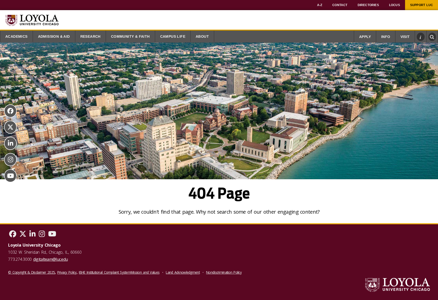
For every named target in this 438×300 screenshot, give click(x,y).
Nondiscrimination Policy (224, 272)
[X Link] (10, 127)
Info (385, 37)
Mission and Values (145, 272)
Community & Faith (130, 36)
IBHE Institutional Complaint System (105, 272)
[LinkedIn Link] (10, 143)
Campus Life (172, 36)
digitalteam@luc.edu (50, 259)
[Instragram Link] (10, 159)
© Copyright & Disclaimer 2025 (31, 272)
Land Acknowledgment (182, 272)
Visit (405, 37)
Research (90, 36)
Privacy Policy (67, 272)
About (202, 36)
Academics (16, 36)
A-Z (319, 5)
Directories (368, 5)
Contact (339, 5)
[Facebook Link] (10, 110)
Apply (365, 37)
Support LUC (421, 5)
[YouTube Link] (10, 175)
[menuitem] (319, 5)
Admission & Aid (54, 36)
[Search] (432, 37)
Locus (394, 5)
